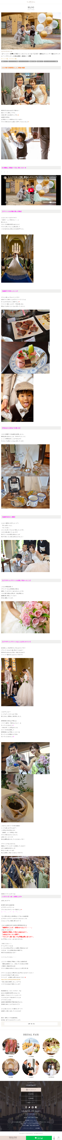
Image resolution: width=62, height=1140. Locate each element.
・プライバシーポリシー (28, 1128)
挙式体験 (11, 1077)
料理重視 (11, 1056)
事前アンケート (31, 1102)
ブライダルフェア (32, 1089)
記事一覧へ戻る (31, 1023)
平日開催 (51, 1056)
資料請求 (32, 1098)
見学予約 (32, 1094)
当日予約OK (51, 1077)
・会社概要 (37, 1128)
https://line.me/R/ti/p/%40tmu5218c (11, 979)
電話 (54, 1138)
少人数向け (31, 1077)
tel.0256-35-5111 (31, 1111)
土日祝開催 (31, 1056)
